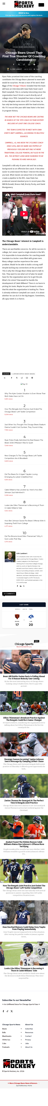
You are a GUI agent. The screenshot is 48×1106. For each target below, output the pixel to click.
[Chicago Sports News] (24, 4)
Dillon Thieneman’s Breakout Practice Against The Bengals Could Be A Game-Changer (24, 719)
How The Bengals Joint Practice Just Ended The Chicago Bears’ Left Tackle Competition (24, 886)
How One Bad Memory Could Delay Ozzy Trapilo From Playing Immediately (24, 928)
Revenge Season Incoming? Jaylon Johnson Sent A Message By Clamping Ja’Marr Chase (24, 760)
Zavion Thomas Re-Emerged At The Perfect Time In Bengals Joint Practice (24, 801)
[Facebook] (13, 64)
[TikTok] (7, 1011)
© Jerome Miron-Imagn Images (23, 374)
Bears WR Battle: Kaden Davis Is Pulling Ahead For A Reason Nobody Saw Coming (24, 677)
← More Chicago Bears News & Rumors (23, 1083)
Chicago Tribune (19, 86)
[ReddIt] (24, 64)
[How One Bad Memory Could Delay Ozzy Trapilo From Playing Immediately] (24, 912)
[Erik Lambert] (8, 69)
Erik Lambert (17, 69)
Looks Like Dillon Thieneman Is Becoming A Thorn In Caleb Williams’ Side (24, 969)
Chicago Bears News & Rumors (24, 47)
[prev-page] (20, 985)
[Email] (29, 64)
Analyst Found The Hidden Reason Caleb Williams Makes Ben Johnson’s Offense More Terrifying (24, 844)
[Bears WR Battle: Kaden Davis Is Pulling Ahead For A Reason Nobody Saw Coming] (24, 662)
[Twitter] (19, 64)
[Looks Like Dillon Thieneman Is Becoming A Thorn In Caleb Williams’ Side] (24, 954)
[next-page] (27, 985)
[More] (34, 64)
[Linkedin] (20, 586)
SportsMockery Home (24, 1085)
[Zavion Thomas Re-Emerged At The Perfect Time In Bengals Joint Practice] (24, 786)
